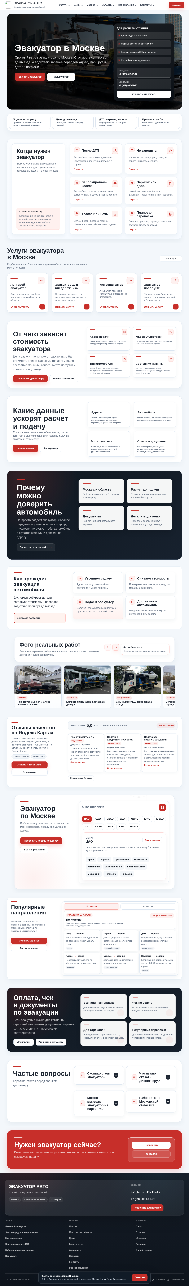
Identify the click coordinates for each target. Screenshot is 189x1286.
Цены (78, 5)
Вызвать (176, 5)
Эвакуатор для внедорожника (21, 1232)
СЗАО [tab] (98, 826)
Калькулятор (61, 77)
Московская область (80, 1232)
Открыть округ (152, 840)
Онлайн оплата (144, 1250)
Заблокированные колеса (19, 1250)
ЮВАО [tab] (134, 819)
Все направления (34, 849)
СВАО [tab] (110, 819)
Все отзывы (29, 772)
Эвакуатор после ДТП (17, 1244)
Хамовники (94, 866)
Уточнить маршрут (29, 941)
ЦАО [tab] (86, 819)
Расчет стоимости (64, 378)
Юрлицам (141, 1238)
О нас (139, 1226)
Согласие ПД (162, 1279)
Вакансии (141, 1244)
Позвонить (151, 1145)
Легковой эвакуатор (16, 1226)
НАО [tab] (121, 826)
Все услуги (171, 258)
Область (108, 5)
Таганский (110, 874)
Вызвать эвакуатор (30, 77)
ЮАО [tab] (147, 819)
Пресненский (122, 859)
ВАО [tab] (122, 819)
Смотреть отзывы (166, 726)
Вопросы (74, 1256)
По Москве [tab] (92, 906)
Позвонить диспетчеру (30, 378)
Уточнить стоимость (144, 94)
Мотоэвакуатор (13, 1238)
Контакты (147, 5)
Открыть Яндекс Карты (29, 764)
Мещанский (94, 874)
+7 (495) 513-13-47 (128, 72)
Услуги (64, 5)
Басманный (140, 859)
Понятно (140, 1277)
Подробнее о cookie (116, 1279)
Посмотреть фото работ (34, 547)
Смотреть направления (162, 916)
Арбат (91, 859)
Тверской (104, 859)
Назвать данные (25, 448)
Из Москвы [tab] (148, 906)
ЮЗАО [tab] (160, 819)
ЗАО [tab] (86, 826)
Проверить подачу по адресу (41, 840)
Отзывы (140, 1232)
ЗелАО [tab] (134, 826)
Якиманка (127, 874)
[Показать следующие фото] (115, 647)
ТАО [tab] (110, 826)
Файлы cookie (177, 1279)
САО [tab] (98, 819)
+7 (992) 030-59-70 (128, 84)
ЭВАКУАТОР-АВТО (28, 1186)
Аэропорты (75, 1250)
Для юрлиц (23, 1042)
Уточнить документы (50, 1042)
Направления (127, 5)
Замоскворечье (113, 866)
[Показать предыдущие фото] (107, 647)
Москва (92, 5)
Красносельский (136, 866)
